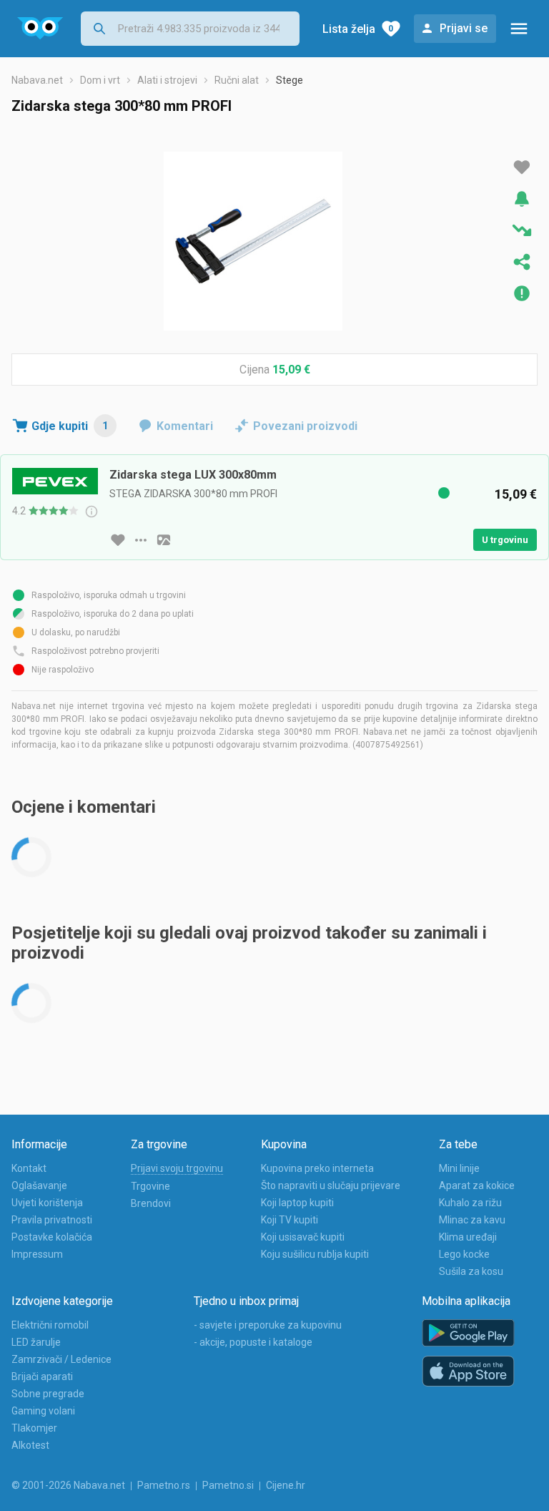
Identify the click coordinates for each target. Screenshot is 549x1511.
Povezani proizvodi (305, 426)
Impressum (37, 1254)
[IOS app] (468, 1371)
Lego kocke (464, 1254)
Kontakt (28, 1168)
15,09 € (291, 369)
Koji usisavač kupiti (303, 1237)
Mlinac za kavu (472, 1220)
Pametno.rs (163, 1485)
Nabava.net (37, 80)
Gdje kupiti (69, 426)
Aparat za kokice (477, 1185)
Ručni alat (236, 80)
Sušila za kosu (471, 1271)
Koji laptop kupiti (297, 1202)
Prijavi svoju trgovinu (177, 1168)
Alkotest (30, 1445)
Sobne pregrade (47, 1393)
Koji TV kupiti (289, 1220)
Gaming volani (43, 1411)
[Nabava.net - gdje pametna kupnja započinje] (40, 28)
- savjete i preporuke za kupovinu (268, 1325)
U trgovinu (505, 539)
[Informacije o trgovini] (140, 540)
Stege (289, 80)
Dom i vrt (100, 80)
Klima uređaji (468, 1237)
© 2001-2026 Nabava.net (68, 1485)
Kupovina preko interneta (317, 1168)
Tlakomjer (34, 1428)
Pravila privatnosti (51, 1220)
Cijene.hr (285, 1485)
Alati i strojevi (167, 80)
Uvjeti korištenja (47, 1202)
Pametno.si (228, 1485)
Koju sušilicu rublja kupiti (315, 1254)
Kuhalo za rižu (470, 1202)
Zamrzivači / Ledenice (61, 1359)
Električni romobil (50, 1325)
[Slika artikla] (163, 540)
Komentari (185, 426)
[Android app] (468, 1333)
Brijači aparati (42, 1376)
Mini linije (459, 1168)
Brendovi (151, 1203)
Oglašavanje (39, 1185)
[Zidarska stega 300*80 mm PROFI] (253, 241)
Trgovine (150, 1186)
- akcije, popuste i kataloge (253, 1342)
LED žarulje (36, 1342)
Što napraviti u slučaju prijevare (330, 1185)
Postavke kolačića (51, 1237)
